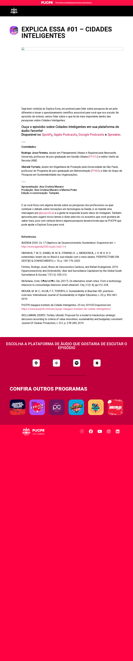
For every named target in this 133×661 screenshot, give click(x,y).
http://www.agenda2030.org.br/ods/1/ (43, 246)
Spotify (47, 135)
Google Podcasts (91, 135)
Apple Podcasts (65, 135)
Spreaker (114, 135)
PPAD (95, 170)
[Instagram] (109, 431)
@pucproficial (46, 212)
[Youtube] (100, 431)
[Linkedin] (118, 431)
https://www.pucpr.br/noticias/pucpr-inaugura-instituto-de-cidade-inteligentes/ (66, 308)
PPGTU (93, 156)
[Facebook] (91, 431)
